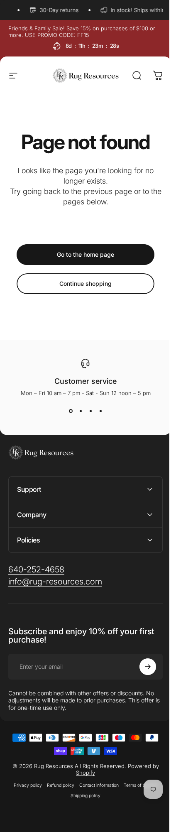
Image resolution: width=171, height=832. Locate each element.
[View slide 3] (90, 411)
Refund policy (57, 785)
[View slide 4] (100, 411)
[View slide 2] (81, 411)
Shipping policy (83, 795)
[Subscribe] (141, 666)
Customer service (85, 381)
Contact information (96, 785)
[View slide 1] (71, 411)
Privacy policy (25, 785)
